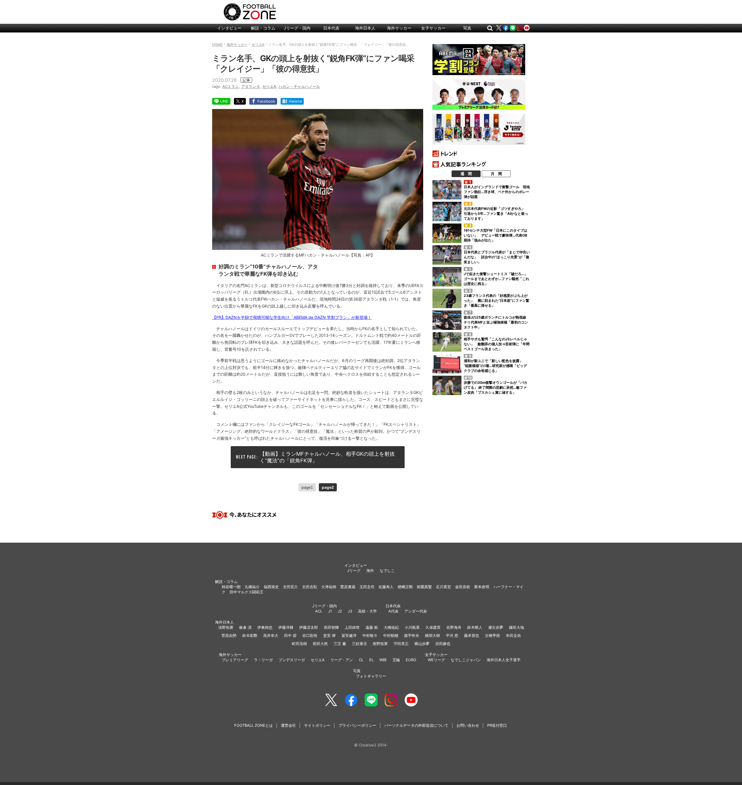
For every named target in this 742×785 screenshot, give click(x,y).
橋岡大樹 (432, 635)
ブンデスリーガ (292, 659)
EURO (411, 659)
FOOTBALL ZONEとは (253, 725)
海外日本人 (365, 28)
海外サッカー (399, 28)
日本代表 (331, 28)
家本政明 (481, 586)
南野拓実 (380, 643)
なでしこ (387, 570)
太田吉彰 (309, 586)
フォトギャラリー (371, 676)
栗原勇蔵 (347, 586)
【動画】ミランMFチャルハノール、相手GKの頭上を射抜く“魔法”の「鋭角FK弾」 (327, 457)
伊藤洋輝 (285, 627)
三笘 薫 (340, 643)
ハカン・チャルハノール (299, 86)
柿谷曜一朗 (231, 586)
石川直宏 (443, 586)
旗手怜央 (411, 635)
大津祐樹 (328, 586)
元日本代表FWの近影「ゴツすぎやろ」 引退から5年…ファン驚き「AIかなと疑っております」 (496, 213)
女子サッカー (433, 28)
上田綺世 (352, 627)
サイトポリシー (317, 725)
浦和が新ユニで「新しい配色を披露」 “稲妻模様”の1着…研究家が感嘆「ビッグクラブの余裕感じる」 (495, 366)
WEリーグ (436, 659)
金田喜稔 (462, 586)
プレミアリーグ (235, 659)
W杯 (383, 659)
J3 (350, 611)
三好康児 (359, 643)
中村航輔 (390, 635)
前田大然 (320, 643)
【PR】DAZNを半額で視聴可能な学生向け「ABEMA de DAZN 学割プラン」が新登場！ (292, 317)
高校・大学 (367, 611)
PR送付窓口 (497, 725)
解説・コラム (263, 28)
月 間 (496, 173)
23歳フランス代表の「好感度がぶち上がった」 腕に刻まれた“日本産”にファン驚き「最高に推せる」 (496, 300)
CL (361, 659)
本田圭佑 (513, 635)
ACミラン (230, 86)
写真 (467, 28)
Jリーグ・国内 (297, 28)
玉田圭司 (366, 586)
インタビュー (229, 28)
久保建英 (433, 627)
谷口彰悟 (309, 635)
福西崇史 (271, 586)
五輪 (396, 659)
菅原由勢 (229, 635)
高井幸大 (270, 635)
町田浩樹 (299, 643)
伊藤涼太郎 (308, 627)
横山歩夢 (422, 643)
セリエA (269, 86)
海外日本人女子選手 (504, 659)
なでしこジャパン (466, 659)
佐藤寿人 (386, 586)
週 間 (466, 173)
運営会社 (288, 725)
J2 (340, 611)
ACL (318, 611)
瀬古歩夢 (495, 627)
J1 (330, 611)
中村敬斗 (369, 635)
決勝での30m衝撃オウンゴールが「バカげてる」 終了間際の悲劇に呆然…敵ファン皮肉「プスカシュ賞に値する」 (495, 387)
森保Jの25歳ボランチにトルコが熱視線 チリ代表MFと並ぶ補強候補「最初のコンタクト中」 (497, 322)
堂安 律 (329, 635)
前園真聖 (424, 586)
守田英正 (401, 643)
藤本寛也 (471, 635)
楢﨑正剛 (405, 586)
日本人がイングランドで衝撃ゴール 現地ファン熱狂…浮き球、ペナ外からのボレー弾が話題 (497, 192)
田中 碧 (290, 635)
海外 (370, 570)
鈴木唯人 (474, 627)
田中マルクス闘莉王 (246, 592)
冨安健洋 (349, 635)
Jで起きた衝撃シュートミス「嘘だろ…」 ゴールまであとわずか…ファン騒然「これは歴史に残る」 (497, 279)
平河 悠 (452, 635)
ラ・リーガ (263, 659)
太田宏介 (290, 586)
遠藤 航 (371, 627)
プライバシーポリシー (357, 725)
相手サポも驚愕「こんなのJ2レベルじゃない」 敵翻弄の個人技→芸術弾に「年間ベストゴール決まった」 (497, 344)
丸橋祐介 (252, 586)
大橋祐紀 (391, 627)
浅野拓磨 (225, 627)
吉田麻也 (442, 643)
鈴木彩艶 (249, 635)
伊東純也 (264, 627)
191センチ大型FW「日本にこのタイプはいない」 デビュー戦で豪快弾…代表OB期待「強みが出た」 (495, 235)
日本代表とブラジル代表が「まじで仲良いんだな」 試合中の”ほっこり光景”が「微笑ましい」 (497, 257)
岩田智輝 (331, 627)
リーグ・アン (341, 659)
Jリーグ (354, 570)
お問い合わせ (468, 725)
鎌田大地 (516, 627)
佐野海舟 (453, 627)
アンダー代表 (415, 611)
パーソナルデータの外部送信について (416, 725)
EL (371, 659)
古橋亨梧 (492, 635)
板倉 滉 (245, 627)
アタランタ (250, 86)
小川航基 (412, 627)
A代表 (393, 611)
